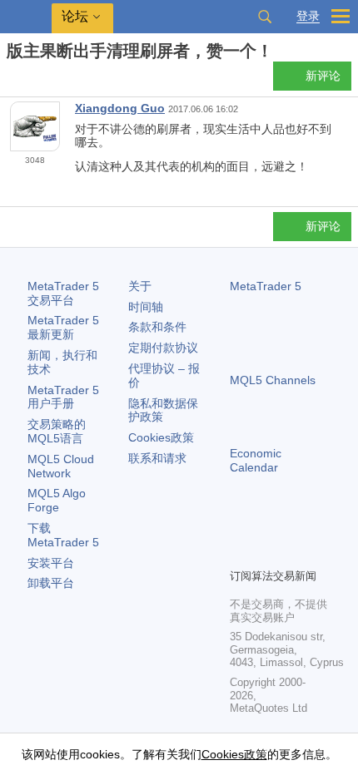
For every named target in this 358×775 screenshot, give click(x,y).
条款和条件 (157, 326)
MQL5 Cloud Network (60, 466)
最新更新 (63, 327)
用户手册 (63, 397)
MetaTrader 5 (265, 286)
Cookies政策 (161, 437)
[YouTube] (320, 526)
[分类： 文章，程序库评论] (31, 80)
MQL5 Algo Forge (56, 500)
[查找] (265, 17)
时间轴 (145, 306)
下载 (63, 535)
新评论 (323, 75)
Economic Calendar (255, 460)
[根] (12, 80)
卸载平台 (50, 583)
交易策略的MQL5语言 (56, 431)
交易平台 (63, 293)
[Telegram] (266, 526)
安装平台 (50, 563)
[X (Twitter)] (293, 526)
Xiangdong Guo (120, 108)
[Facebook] (240, 526)
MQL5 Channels (273, 380)
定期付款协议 (163, 347)
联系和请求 (157, 458)
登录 (308, 16)
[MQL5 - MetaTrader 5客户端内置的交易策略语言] (26, 17)
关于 (140, 286)
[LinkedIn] (240, 553)
